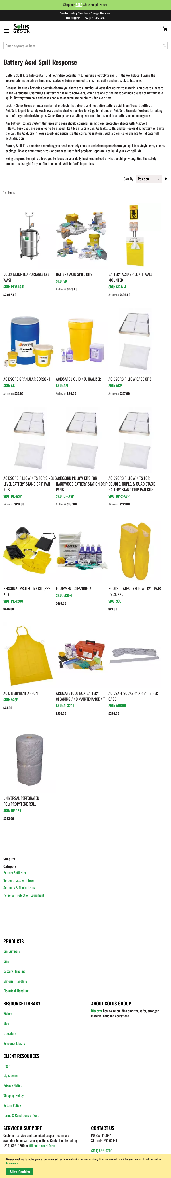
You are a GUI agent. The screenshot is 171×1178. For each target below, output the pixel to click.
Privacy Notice (12, 1085)
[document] (86, 1166)
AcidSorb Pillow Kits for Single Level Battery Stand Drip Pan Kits (29, 483)
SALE (79, 4)
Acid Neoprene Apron (20, 693)
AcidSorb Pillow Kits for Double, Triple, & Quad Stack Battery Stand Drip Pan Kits (131, 483)
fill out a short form (42, 1145)
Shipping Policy (13, 1095)
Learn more (12, 1163)
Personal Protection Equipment (23, 895)
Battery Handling (14, 971)
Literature (9, 1033)
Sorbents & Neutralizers (19, 887)
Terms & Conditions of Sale (21, 1115)
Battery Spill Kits (14, 872)
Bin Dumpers (11, 951)
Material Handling (15, 981)
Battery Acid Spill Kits (74, 274)
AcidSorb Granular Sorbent (26, 379)
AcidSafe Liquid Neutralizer (78, 379)
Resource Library (14, 1043)
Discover (96, 1010)
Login (6, 1065)
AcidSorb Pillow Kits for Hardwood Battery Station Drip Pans (82, 483)
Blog (6, 1023)
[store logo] (30, 28)
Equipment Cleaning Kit (75, 588)
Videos (7, 1013)
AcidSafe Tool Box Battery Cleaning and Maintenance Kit (80, 696)
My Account (11, 1075)
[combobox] (85, 45)
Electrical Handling (15, 990)
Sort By (128, 178)
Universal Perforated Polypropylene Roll (21, 801)
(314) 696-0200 (97, 18)
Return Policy (12, 1105)
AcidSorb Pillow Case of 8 (130, 379)
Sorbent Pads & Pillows (18, 880)
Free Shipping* (73, 18)
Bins (6, 961)
